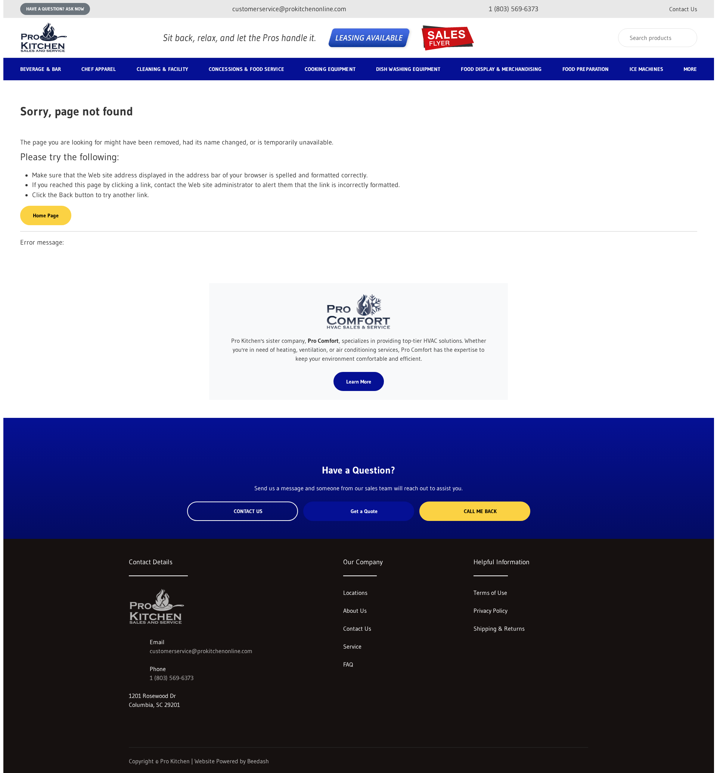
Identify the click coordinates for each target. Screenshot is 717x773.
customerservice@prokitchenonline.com (201, 651)
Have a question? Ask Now (55, 9)
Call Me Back (480, 511)
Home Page (46, 215)
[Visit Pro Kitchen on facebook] (148, 722)
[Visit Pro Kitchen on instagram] (132, 722)
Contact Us (683, 9)
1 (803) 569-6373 (171, 678)
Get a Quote (364, 511)
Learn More (358, 381)
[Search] (686, 37)
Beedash (258, 761)
